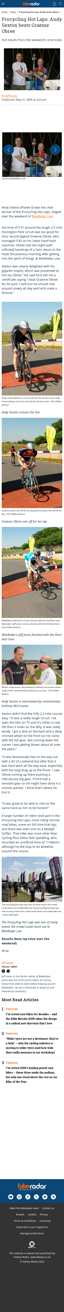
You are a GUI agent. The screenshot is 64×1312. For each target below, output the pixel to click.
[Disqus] (32, 1135)
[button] (32, 156)
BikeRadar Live (42, 216)
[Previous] (8, 149)
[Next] (55, 149)
